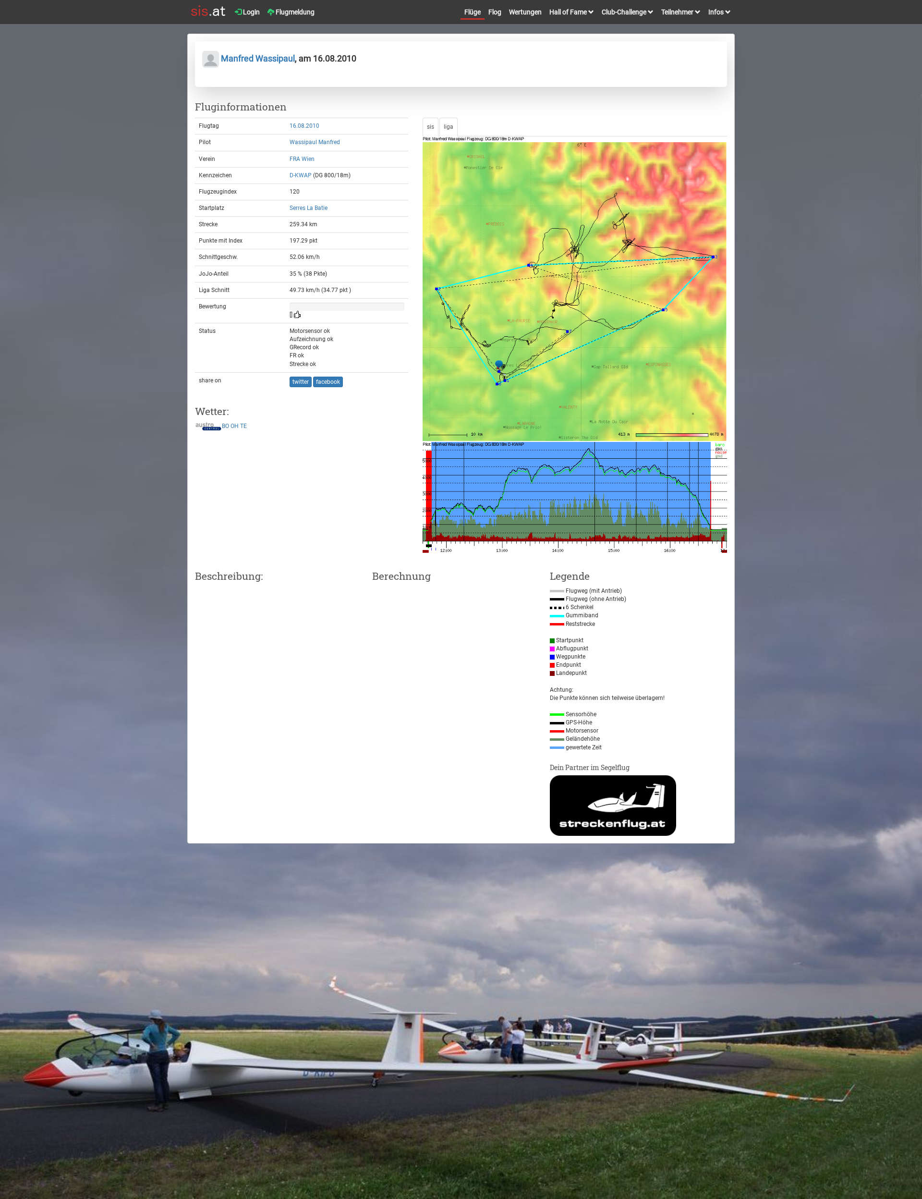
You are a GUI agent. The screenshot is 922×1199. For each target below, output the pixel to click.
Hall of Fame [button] (568, 12)
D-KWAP (301, 175)
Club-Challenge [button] (625, 12)
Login (251, 12)
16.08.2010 (304, 125)
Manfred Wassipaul (257, 58)
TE (243, 426)
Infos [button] (716, 12)
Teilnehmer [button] (678, 12)
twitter (300, 382)
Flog (494, 12)
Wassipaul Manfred (315, 142)
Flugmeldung (294, 12)
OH (234, 426)
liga (448, 126)
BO (225, 426)
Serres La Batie (309, 208)
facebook (328, 382)
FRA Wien (302, 159)
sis (430, 126)
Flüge (472, 12)
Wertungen (525, 12)
